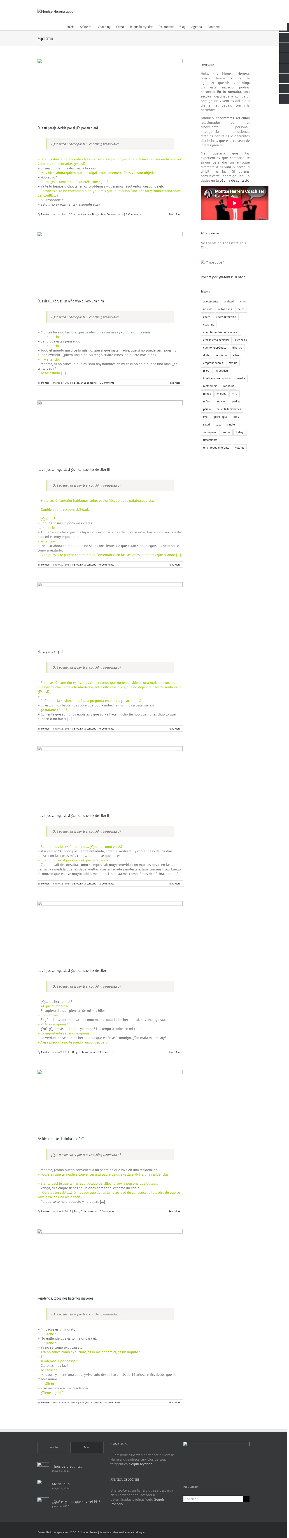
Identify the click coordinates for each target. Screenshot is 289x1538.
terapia (226, 432)
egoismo (221, 355)
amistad (229, 301)
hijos (206, 371)
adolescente (210, 301)
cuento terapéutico (214, 347)
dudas (206, 355)
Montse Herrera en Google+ (129, 1532)
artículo (207, 309)
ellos (236, 355)
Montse (45, 214)
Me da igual (61, 1484)
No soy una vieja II (50, 651)
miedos (221, 394)
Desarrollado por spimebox (52, 1532)
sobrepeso (209, 432)
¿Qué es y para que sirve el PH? (76, 1501)
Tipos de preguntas (67, 1466)
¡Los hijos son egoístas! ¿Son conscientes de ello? (71, 970)
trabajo (240, 432)
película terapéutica (229, 409)
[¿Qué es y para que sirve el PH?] (43, 1503)
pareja (207, 409)
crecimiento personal (216, 340)
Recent (87, 1447)
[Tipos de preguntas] (43, 1468)
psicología (220, 417)
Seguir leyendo (140, 1464)
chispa (102, 214)
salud (206, 424)
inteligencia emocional (217, 378)
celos (241, 309)
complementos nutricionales (220, 332)
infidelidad (221, 371)
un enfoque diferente (216, 447)
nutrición (221, 401)
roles (236, 417)
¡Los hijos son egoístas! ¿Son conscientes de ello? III (73, 469)
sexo (218, 424)
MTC (234, 394)
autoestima (84, 214)
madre (241, 378)
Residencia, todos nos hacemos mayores (65, 1298)
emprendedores (213, 363)
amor (243, 301)
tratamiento (210, 440)
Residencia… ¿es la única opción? (60, 1138)
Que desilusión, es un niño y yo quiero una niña (70, 301)
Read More (174, 214)
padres (236, 401)
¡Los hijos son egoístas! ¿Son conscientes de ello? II (73, 815)
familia (233, 363)
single (231, 424)
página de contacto (234, 180)
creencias (241, 340)
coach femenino (226, 317)
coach (206, 317)
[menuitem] (73, 26)
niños (206, 401)
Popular (54, 1447)
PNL (205, 417)
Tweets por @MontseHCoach (223, 277)
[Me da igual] (43, 1486)
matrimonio (210, 386)
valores (239, 447)
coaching (208, 324)
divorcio (237, 347)
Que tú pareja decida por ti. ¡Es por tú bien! (67, 128)
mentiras (228, 386)
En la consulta (115, 214)
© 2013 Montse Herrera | (85, 1532)
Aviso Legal (106, 1532)
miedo (207, 394)
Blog (94, 214)
